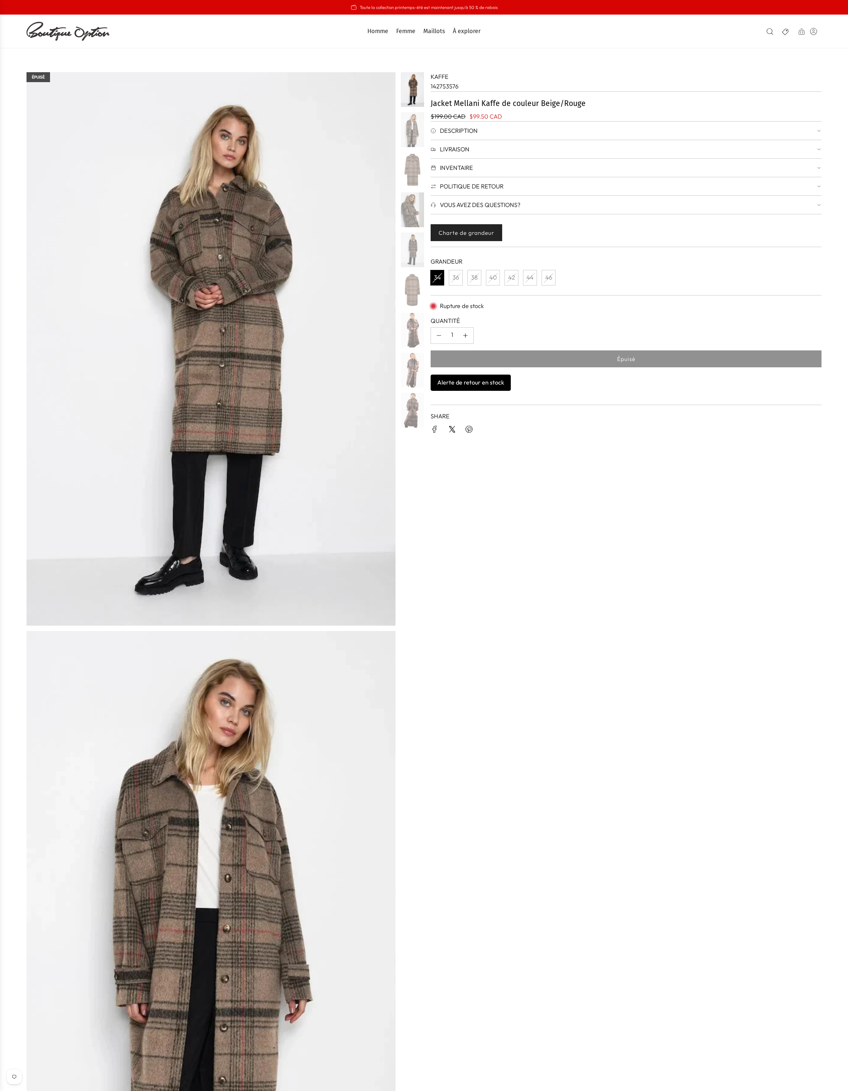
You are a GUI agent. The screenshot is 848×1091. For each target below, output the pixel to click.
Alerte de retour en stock (470, 382)
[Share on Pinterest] (469, 430)
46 (548, 277)
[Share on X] (452, 430)
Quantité (445, 321)
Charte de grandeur (466, 232)
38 (474, 277)
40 (493, 277)
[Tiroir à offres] (786, 31)
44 (530, 277)
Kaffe (440, 76)
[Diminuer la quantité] (439, 335)
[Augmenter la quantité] (465, 335)
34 (437, 277)
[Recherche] (770, 31)
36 (455, 277)
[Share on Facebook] (435, 430)
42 (511, 277)
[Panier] (802, 31)
